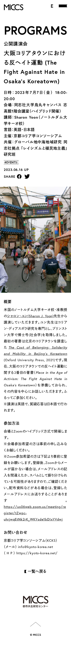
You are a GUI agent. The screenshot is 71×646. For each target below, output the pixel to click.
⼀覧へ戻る (37, 571)
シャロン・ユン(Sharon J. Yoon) (30, 316)
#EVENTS (10, 162)
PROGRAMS (35, 30)
